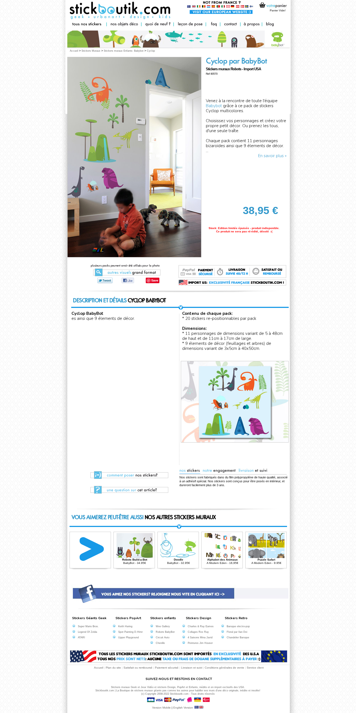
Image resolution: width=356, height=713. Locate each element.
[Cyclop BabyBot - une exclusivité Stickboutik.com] (128, 280)
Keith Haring (125, 626)
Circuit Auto (162, 637)
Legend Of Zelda (87, 632)
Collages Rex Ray (198, 632)
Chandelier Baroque (238, 637)
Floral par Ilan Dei (237, 632)
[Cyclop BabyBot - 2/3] (179, 292)
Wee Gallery (163, 626)
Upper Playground (128, 637)
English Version (183, 707)
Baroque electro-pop (238, 626)
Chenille (160, 643)
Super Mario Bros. (88, 626)
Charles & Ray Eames (201, 626)
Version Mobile (161, 707)
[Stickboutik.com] (106, 280)
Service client (255, 667)
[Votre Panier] (272, 6)
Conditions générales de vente (224, 667)
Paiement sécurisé (167, 667)
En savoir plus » (272, 155)
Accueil (98, 667)
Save (154, 280)
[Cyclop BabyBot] (125, 275)
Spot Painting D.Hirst (130, 632)
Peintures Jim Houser (200, 643)
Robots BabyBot (165, 632)
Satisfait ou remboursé (137, 667)
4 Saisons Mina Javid (200, 637)
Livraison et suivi (191, 667)
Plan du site (113, 667)
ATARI (81, 637)
